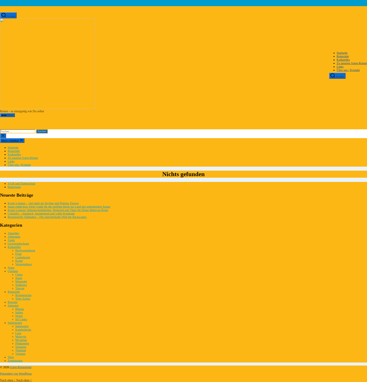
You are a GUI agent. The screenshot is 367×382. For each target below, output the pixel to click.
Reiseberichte (23, 295)
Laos (18, 333)
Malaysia (20, 336)
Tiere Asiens (22, 298)
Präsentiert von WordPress (16, 373)
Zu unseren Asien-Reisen (352, 63)
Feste (18, 254)
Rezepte (12, 302)
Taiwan (19, 288)
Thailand (20, 350)
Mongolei (21, 281)
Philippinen (22, 343)
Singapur (20, 347)
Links (340, 66)
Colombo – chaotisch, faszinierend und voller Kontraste (41, 213)
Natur (11, 267)
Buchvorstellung (25, 250)
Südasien (13, 305)
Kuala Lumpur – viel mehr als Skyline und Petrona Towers (43, 203)
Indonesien (21, 326)
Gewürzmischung (18, 243)
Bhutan (19, 309)
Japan (18, 278)
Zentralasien (15, 360)
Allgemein (14, 236)
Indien (19, 312)
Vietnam (20, 353)
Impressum (14, 187)
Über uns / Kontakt (348, 70)
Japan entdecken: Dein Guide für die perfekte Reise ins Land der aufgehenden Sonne (59, 206)
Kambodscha (23, 329)
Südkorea (21, 285)
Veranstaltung (23, 264)
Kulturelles (343, 59)
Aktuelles (13, 233)
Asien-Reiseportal (20, 367)
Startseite (342, 53)
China (19, 274)
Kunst (19, 260)
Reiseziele (343, 56)
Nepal (19, 316)
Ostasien (13, 271)
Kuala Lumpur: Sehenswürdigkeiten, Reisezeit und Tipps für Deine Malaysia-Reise (58, 210)
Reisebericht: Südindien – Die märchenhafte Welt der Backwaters (47, 217)
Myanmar (21, 340)
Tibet (11, 357)
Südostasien (15, 322)
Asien (11, 240)
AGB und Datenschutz (21, 183)
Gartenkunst (22, 257)
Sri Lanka (21, 319)
